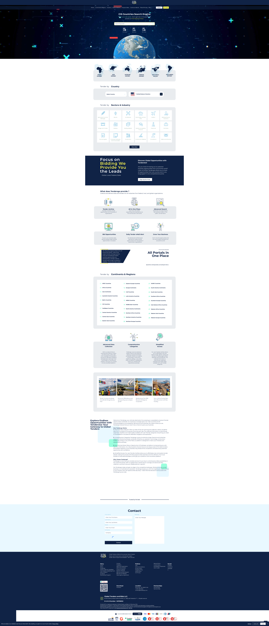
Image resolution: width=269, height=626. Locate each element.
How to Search (103, 572)
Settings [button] (249, 623)
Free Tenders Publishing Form (107, 571)
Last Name (108, 519)
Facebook (170, 567)
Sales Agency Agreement (122, 575)
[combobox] (116, 94)
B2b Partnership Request (122, 572)
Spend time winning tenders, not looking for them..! (157, 264)
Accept (262, 623)
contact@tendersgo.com (141, 590)
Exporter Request (120, 570)
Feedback (118, 565)
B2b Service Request (121, 573)
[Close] (267, 624)
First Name (108, 514)
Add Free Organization (122, 566)
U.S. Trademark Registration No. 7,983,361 (123, 608)
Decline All (256, 623)
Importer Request (120, 569)
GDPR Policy (138, 571)
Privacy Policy (55, 623)
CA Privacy (138, 572)
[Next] (161, 94)
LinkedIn (170, 565)
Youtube (170, 568)
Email (106, 524)
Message (137, 514)
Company (107, 529)
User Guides (157, 567)
